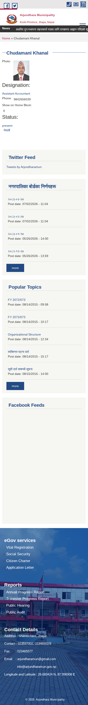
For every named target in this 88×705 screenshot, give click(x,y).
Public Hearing (17, 605)
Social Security (18, 554)
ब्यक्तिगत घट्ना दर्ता (18, 351)
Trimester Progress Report (27, 599)
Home (6, 38)
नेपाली (7, 130)
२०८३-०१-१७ (16, 234)
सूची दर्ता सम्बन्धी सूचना (20, 369)
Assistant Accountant (16, 93)
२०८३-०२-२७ (16, 199)
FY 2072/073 (16, 299)
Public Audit (15, 612)
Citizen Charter (18, 561)
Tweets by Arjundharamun (24, 167)
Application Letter (20, 567)
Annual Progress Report (25, 592)
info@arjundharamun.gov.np (36, 666)
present (7, 125)
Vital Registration (20, 547)
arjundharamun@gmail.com (36, 659)
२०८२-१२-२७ (16, 251)
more (15, 268)
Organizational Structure (24, 334)
